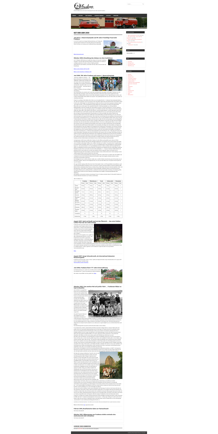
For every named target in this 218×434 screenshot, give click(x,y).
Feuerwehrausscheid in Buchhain (134, 42)
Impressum (115, 15)
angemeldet (80, 428)
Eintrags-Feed (130, 63)
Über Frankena (88, 15)
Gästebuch (108, 15)
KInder (129, 87)
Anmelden (130, 61)
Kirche (129, 89)
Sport (129, 93)
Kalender (81, 15)
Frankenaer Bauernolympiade (134, 82)
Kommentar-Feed (131, 64)
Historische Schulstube (132, 83)
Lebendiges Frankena (98, 15)
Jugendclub (130, 86)
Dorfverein (130, 75)
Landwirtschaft (131, 90)
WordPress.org (131, 65)
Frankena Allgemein (132, 79)
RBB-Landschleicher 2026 (133, 35)
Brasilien (129, 74)
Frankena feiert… (131, 81)
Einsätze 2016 (131, 76)
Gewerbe (74, 15)
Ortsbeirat (130, 91)
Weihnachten (130, 94)
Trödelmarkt (130, 44)
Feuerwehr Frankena (132, 78)
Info (128, 85)
